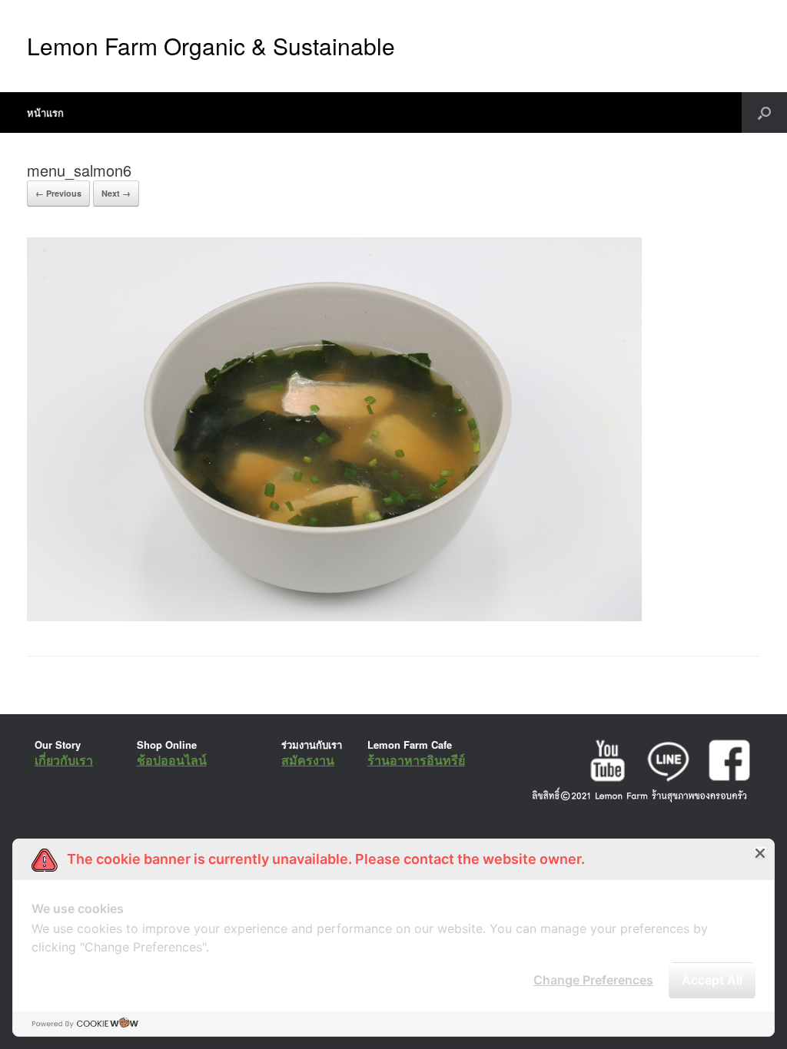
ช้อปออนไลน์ (172, 760)
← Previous (58, 193)
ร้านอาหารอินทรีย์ (416, 760)
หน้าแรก (45, 112)
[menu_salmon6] (334, 617)
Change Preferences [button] (593, 980)
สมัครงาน (307, 760)
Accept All (712, 980)
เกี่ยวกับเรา (64, 760)
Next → (116, 193)
